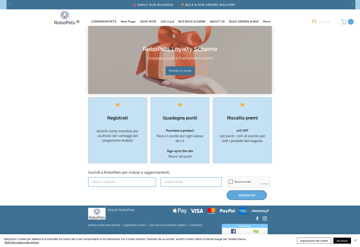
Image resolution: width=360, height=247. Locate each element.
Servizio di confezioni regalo (168, 225)
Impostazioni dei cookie (314, 240)
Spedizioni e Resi (134, 225)
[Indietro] (9, 5)
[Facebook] (257, 218)
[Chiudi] (355, 240)
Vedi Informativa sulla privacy (21, 242)
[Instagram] (265, 218)
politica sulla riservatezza (104, 225)
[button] (348, 22)
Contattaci (195, 225)
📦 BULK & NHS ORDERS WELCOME (208, 4)
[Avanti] (352, 5)
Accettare (342, 240)
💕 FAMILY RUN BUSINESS (153, 4)
